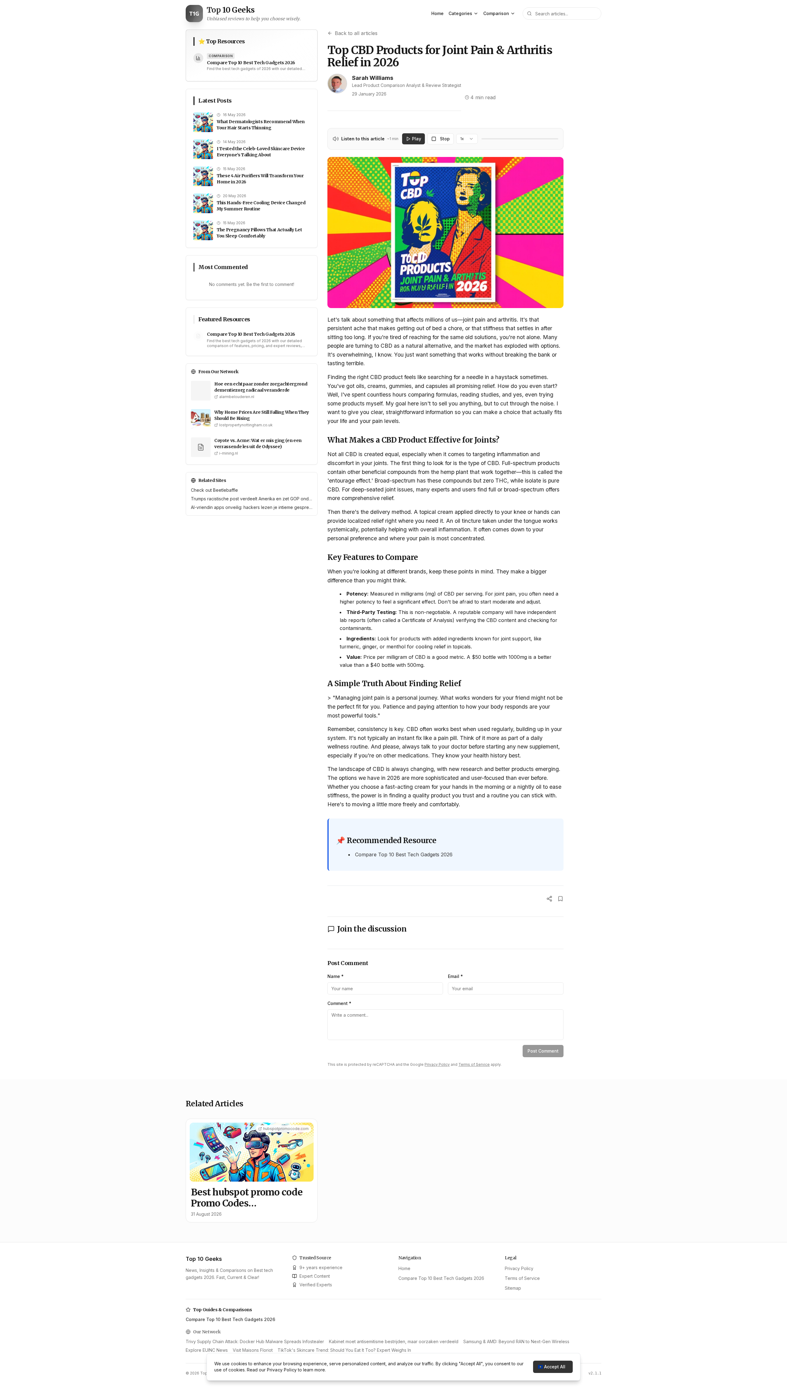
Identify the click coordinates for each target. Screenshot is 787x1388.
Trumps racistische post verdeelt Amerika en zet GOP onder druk (251, 498)
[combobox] (467, 139)
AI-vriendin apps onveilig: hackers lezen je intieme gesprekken (251, 507)
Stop (445, 138)
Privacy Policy (437, 1064)
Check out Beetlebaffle (214, 490)
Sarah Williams (372, 78)
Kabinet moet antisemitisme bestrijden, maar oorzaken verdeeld (393, 1341)
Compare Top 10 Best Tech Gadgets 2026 (404, 854)
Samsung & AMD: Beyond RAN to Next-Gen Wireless (516, 1341)
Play (416, 138)
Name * (335, 976)
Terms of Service (474, 1064)
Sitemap (513, 1288)
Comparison (496, 13)
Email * (455, 976)
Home (437, 13)
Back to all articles (356, 33)
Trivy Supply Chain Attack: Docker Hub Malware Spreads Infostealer (255, 1341)
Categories (460, 13)
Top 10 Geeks (204, 1259)
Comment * (339, 1003)
